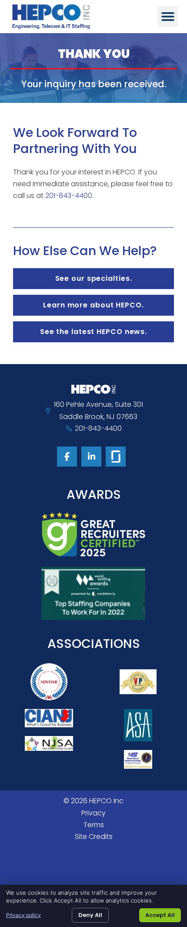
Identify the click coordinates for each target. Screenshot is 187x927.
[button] (167, 16)
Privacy (93, 813)
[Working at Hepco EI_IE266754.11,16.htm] (116, 456)
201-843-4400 (68, 196)
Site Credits (94, 837)
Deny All (90, 915)
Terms (93, 825)
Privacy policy (23, 915)
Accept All (160, 915)
